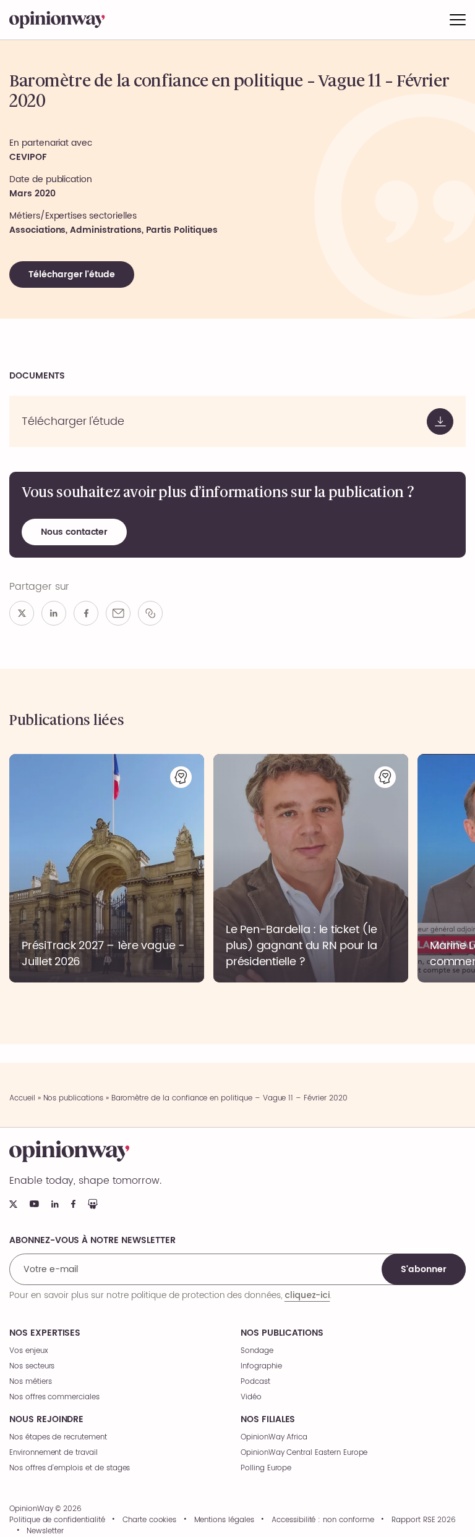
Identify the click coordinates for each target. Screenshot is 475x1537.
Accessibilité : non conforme (323, 1520)
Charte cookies (149, 1520)
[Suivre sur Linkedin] (55, 1204)
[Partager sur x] (21, 613)
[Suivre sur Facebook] (73, 1204)
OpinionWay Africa (274, 1437)
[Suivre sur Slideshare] (93, 1204)
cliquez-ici (307, 1295)
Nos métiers (30, 1381)
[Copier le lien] (150, 613)
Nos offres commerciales (54, 1397)
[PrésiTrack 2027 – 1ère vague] (106, 868)
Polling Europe (266, 1468)
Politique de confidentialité (57, 1520)
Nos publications (73, 1098)
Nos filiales (268, 1419)
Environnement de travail (53, 1452)
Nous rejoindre (46, 1419)
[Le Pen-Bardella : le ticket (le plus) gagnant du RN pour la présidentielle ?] (310, 868)
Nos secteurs (31, 1366)
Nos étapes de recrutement (58, 1437)
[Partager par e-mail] (118, 613)
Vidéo (251, 1397)
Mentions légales (224, 1520)
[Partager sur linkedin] (53, 613)
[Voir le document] (237, 421)
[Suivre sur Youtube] (34, 1203)
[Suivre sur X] (13, 1204)
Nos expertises (44, 1333)
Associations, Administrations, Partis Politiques (113, 230)
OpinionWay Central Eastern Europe (304, 1452)
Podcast (255, 1381)
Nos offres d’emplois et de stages (69, 1468)
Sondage (257, 1350)
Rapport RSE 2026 (424, 1520)
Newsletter (45, 1531)
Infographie (261, 1366)
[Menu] (458, 20)
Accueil (22, 1098)
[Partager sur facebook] (86, 613)
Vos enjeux (28, 1350)
